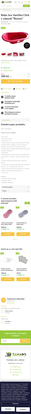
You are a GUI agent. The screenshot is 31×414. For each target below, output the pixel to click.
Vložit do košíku (17, 81)
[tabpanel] (7, 221)
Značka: (5, 92)
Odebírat (25, 341)
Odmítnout (8, 409)
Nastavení (15, 403)
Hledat (26, 6)
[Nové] (7, 214)
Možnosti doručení (8, 70)
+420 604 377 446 (16, 369)
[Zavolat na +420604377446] (19, 2)
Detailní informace (5, 62)
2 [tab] (15, 239)
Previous (26, 203)
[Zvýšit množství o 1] (28, 74)
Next (28, 203)
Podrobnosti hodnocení (22, 22)
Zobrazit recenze (11, 302)
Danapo (17, 375)
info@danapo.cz (17, 367)
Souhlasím (23, 409)
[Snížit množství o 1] (28, 76)
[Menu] (29, 2)
